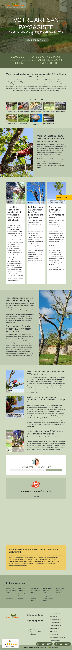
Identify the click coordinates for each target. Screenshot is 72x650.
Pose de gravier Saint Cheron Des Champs (35, 590)
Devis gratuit (64, 197)
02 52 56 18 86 (45, 644)
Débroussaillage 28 (55, 625)
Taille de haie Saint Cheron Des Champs (48, 590)
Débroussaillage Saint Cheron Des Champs (23, 596)
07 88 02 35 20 (63, 644)
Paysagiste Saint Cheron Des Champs (59, 590)
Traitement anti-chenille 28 (57, 637)
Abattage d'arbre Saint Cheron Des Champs (48, 598)
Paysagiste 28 (54, 634)
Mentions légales (39, 647)
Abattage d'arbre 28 (55, 619)
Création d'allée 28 (55, 640)
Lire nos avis (10, 646)
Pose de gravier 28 (55, 622)
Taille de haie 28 (54, 628)
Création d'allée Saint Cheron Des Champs (11, 590)
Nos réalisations (36, 40)
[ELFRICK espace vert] (17, 4)
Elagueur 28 (53, 616)
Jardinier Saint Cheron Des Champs (34, 598)
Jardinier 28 (53, 631)
